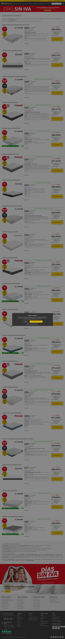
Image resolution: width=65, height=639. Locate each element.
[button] (32, 324)
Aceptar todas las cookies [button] (36, 321)
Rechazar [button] (25, 321)
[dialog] (32, 319)
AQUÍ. (40, 319)
